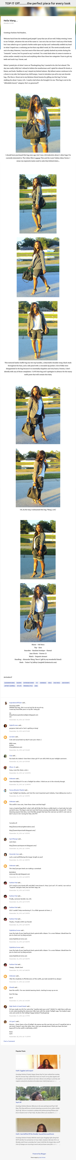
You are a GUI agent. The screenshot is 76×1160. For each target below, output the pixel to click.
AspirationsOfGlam (15, 702)
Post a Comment (9, 1041)
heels (49, 683)
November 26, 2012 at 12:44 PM (20, 784)
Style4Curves (13, 725)
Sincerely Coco (14, 854)
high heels (57, 683)
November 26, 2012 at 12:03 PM (20, 773)
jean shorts (65, 683)
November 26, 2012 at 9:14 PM (19, 890)
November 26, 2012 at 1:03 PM (19, 796)
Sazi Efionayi (13, 839)
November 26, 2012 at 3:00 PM (19, 860)
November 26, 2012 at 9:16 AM (19, 750)
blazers (19, 683)
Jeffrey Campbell (9, 686)
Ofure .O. (12, 767)
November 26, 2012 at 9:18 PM (19, 913)
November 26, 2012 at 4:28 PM (19, 877)
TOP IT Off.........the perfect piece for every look (37, 3)
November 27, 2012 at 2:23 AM (19, 982)
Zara (36, 686)
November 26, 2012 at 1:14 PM (19, 848)
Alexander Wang (9, 683)
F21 (37, 683)
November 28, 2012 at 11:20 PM (20, 1036)
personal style (28, 686)
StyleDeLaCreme (14, 930)
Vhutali (11, 987)
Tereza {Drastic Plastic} (16, 790)
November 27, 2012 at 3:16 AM (19, 1000)
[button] (5, 27)
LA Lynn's (12, 1021)
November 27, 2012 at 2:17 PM (19, 1016)
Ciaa (10, 755)
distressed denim (28, 683)
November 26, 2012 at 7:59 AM (19, 719)
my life (19, 686)
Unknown (12, 778)
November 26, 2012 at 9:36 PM (19, 925)
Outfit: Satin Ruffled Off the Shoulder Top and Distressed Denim (35, 1134)
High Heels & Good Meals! (17, 1006)
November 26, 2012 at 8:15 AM (19, 731)
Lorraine (12, 737)
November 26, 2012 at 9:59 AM (19, 761)
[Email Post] (5, 680)
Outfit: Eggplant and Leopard (24, 1071)
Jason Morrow (42, 1157)
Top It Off (18, 1102)
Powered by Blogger (39, 1154)
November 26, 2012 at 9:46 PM (19, 970)
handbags (43, 683)
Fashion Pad (13, 882)
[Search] (73, 3)
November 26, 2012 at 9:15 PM (19, 902)
